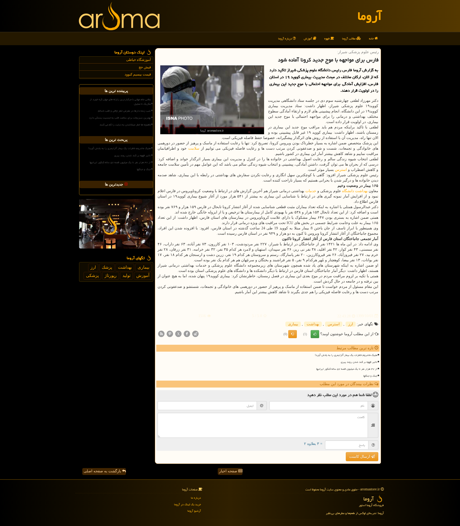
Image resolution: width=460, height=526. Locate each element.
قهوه (327, 38)
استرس (341, 170)
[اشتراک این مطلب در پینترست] (170, 333)
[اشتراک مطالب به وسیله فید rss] (161, 333)
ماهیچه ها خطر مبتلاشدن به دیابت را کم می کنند (125, 124)
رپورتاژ (111, 275)
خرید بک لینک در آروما (187, 504)
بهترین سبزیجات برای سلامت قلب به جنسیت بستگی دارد (120, 117)
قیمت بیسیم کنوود (138, 74)
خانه (372, 38)
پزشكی (92, 275)
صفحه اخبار (228, 471)
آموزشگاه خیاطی (138, 60)
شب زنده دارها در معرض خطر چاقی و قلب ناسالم (124, 110)
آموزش (308, 38)
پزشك (107, 267)
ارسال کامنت (360, 456)
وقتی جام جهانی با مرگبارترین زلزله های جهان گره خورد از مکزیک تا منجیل (120, 102)
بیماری (293, 324)
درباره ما (196, 497)
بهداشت (361, 191)
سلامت (193, 148)
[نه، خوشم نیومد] (292, 334)
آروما (370, 16)
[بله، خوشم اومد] (315, 334)
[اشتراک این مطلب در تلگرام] (195, 333)
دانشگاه (348, 191)
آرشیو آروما (194, 511)
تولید (126, 275)
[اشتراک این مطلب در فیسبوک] (187, 333)
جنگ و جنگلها (370, 375)
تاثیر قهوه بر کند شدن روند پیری (359, 362)
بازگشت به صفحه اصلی (103, 471)
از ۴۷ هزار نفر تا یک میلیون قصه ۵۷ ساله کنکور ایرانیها (346, 369)
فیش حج (145, 67)
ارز (350, 324)
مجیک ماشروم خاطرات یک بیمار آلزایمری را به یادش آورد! (346, 355)
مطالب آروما (349, 38)
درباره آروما (285, 38)
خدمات (310, 191)
